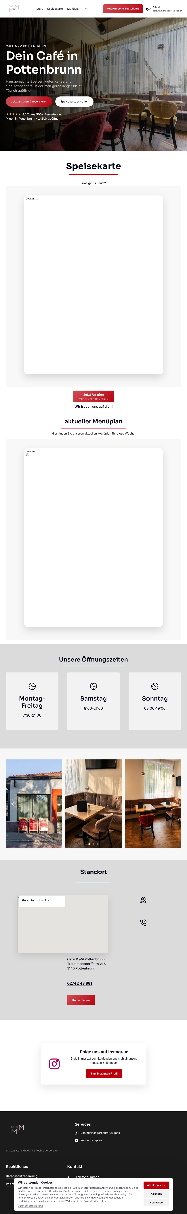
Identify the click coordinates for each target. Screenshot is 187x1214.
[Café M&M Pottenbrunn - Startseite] (13, 9)
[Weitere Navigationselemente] (87, 9)
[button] (173, 803)
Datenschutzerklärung (30, 1205)
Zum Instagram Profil (104, 1073)
